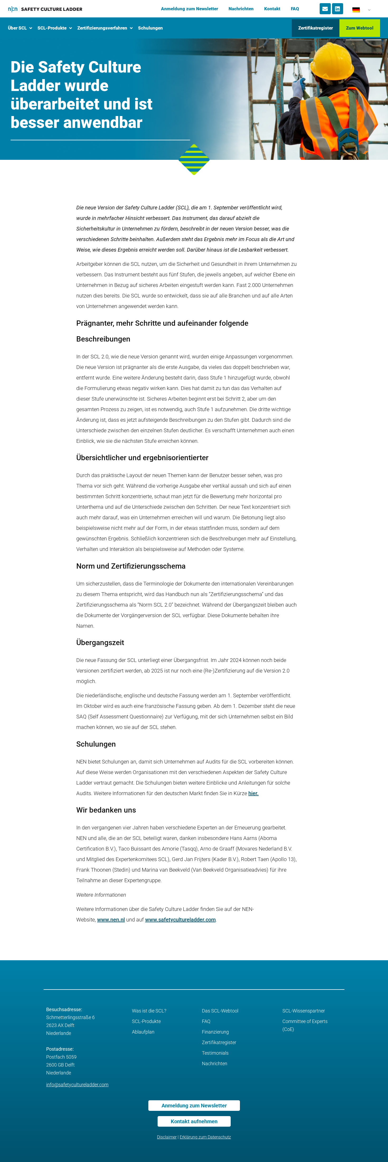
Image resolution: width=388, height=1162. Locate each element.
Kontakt (272, 8)
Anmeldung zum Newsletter (189, 8)
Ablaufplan (143, 1032)
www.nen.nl (111, 919)
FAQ (295, 8)
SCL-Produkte (146, 1021)
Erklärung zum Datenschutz (205, 1137)
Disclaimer (167, 1137)
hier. (253, 793)
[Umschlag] (325, 8)
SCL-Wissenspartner (303, 1011)
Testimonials (215, 1053)
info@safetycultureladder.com (77, 1084)
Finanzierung (215, 1032)
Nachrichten (241, 8)
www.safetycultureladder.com (180, 919)
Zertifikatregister (219, 1042)
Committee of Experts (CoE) (305, 1025)
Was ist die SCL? (149, 1011)
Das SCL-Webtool (220, 1011)
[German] (358, 11)
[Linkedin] (337, 8)
